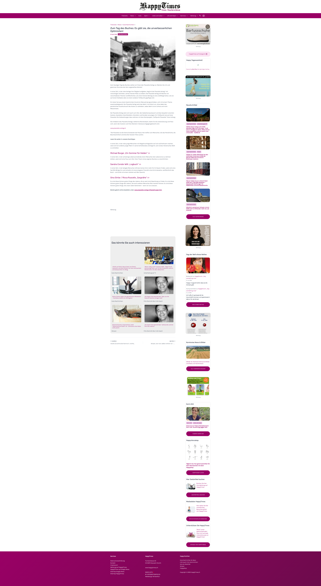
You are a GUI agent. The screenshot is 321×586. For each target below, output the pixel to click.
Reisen (199, 151)
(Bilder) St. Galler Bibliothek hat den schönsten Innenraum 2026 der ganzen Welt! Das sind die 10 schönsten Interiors (197, 157)
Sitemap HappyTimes (117, 573)
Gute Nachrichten (128, 24)
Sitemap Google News (117, 571)
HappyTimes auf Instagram (197, 54)
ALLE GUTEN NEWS (198, 216)
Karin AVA (189, 423)
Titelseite (125, 16)
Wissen (182, 566)
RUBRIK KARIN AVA (198, 433)
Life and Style (171, 16)
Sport (146, 16)
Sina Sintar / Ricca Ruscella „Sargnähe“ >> (129, 177)
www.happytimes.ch (151, 567)
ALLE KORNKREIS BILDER (198, 369)
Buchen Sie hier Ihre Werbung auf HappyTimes (201, 485)
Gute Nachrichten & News (188, 560)
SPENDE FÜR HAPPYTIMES (198, 544)
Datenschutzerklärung (117, 561)
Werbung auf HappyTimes (118, 567)
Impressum (114, 565)
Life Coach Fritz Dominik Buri (189, 562)
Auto (139, 16)
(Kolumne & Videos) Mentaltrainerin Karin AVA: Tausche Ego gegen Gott (197, 426)
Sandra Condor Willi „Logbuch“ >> (125, 164)
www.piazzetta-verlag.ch (118, 128)
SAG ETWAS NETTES (198, 304)
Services (183, 16)
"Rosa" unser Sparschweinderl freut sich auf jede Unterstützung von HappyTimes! (202, 533)
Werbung (193, 16)
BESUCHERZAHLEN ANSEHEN (198, 519)
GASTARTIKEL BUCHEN (198, 495)
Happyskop (183, 568)
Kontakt (112, 563)
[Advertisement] (142, 222)
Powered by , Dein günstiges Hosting (197, 69)
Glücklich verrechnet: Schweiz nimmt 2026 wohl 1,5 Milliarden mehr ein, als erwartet (197, 209)
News (132, 16)
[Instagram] (204, 16)
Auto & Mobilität (185, 564)
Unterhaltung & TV (202, 124)
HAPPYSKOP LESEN (198, 472)
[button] (135, 15)
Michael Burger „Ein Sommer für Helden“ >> (130, 153)
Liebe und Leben (157, 16)
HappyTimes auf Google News (119, 569)
